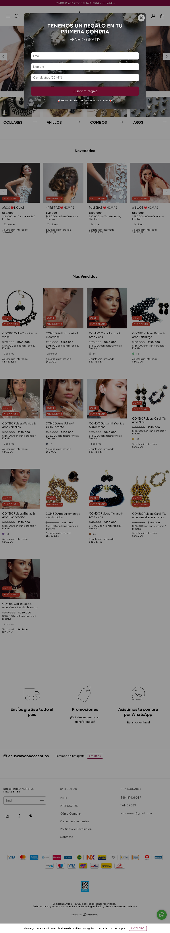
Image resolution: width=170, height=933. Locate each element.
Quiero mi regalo (85, 91)
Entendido (137, 928)
